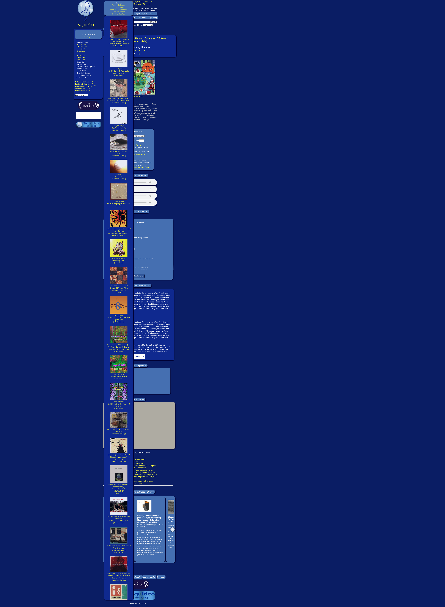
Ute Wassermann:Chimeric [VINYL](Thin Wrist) (118, 260)
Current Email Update (85, 66)
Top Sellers (81, 71)
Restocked (143, 17)
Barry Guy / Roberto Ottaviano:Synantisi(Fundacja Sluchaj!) (118, 431)
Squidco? (152, 14)
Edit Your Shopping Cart (88, 37)
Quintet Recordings (138, 468)
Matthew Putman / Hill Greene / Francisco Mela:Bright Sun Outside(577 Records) (119, 549)
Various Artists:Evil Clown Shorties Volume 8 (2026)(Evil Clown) (119, 405)
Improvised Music (138, 459)
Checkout (81, 51)
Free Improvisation (138, 463)
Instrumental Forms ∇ (85, 86)
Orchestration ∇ (83, 88)
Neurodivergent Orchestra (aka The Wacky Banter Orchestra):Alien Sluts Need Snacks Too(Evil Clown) (118, 348)
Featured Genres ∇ (84, 84)
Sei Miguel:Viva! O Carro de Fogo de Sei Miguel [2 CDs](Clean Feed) (118, 72)
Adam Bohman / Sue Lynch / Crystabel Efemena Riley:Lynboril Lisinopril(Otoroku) (118, 289)
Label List (81, 57)
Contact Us (81, 77)
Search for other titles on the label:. (138, 482)
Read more (138, 276)
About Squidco (83, 44)
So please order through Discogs (137, 167)
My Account (82, 46)
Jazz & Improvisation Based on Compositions (138, 474)
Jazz (138, 461)
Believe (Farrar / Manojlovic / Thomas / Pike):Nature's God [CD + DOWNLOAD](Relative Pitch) (118, 488)
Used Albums (81, 68)
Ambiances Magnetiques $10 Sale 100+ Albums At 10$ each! (138, 3)
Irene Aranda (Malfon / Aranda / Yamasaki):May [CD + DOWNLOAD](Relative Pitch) (119, 519)
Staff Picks (81, 64)
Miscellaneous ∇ (82, 91)
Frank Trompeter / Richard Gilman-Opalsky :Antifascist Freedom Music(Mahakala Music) (119, 42)
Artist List (81, 55)
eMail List (80, 60)
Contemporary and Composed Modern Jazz (138, 476)
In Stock (137, 145)
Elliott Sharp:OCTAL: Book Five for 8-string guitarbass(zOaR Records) (119, 318)
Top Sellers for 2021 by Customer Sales (138, 472)
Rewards (80, 62)
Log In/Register (141, 14)
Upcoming (153, 17)
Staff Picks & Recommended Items (138, 470)
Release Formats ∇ (84, 82)
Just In (134, 17)
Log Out (81, 49)
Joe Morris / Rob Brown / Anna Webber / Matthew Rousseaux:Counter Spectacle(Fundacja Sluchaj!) (118, 577)
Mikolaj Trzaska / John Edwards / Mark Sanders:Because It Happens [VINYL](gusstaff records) (119, 232)
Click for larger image (138, 96)
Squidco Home (82, 42)
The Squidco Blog (83, 75)
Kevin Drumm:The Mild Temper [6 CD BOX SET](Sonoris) (118, 204)
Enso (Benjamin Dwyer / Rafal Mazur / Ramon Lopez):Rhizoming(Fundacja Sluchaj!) (119, 458)
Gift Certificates (83, 73)
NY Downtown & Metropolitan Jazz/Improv (138, 465)
